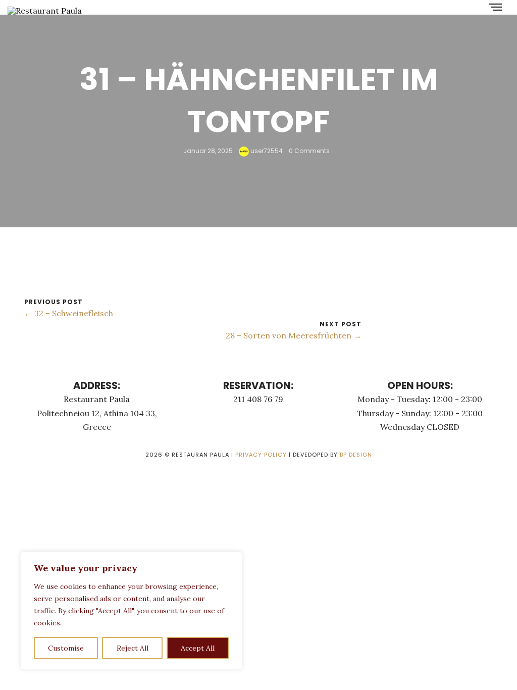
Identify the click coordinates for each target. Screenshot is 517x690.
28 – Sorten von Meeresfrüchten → (293, 335)
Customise (66, 648)
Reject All (132, 648)
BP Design (356, 455)
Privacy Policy (261, 455)
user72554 (266, 150)
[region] (131, 611)
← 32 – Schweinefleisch (68, 313)
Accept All (198, 648)
